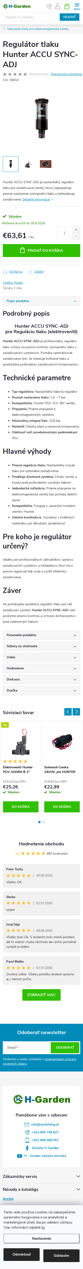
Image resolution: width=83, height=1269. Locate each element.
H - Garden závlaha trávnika (45, 1156)
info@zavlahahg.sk (45, 1124)
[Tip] (21, 742)
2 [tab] (43, 822)
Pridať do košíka (45, 250)
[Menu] (77, 6)
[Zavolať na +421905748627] (49, 6)
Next (76, 711)
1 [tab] (39, 822)
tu (43, 1227)
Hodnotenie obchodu (41, 844)
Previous (68, 711)
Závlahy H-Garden (45, 1148)
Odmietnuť (21, 1254)
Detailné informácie (36, 199)
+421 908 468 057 (45, 1140)
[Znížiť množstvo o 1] (76, 236)
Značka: (13, 283)
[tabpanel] (21, 768)
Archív (8, 1199)
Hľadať (69, 17)
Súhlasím (61, 1255)
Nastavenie (41, 1238)
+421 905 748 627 (45, 1132)
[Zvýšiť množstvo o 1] (76, 230)
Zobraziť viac (41, 994)
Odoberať (65, 1047)
